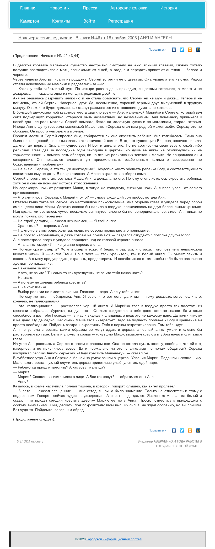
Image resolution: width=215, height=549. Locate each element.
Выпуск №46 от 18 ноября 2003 (106, 38)
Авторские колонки (128, 8)
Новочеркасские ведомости (45, 38)
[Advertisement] (107, 485)
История (168, 8)
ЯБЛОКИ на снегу (28, 441)
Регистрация (120, 21)
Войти (89, 21)
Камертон (29, 21)
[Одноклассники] (190, 48)
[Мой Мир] (198, 48)
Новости (58, 8)
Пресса (90, 8)
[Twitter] (182, 48)
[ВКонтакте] (174, 48)
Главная (28, 8)
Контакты (61, 21)
